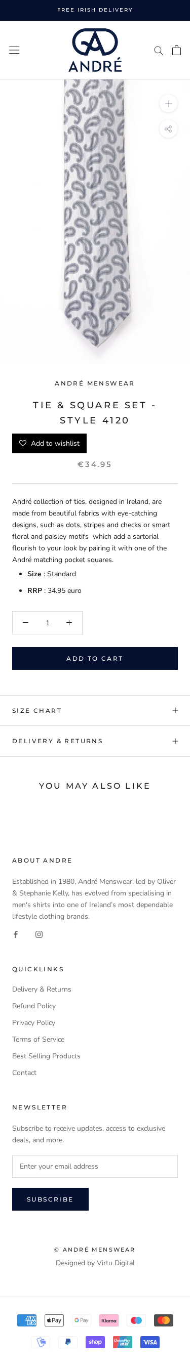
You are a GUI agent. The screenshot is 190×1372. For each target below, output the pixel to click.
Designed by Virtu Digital (95, 1263)
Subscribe (50, 1199)
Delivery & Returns (57, 741)
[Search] (158, 50)
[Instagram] (39, 934)
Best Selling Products (46, 1056)
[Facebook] (15, 934)
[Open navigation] (14, 50)
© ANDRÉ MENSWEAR (94, 1249)
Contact (24, 1073)
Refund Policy (34, 1006)
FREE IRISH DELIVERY (95, 10)
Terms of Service (38, 1039)
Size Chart (37, 710)
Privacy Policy (33, 1022)
